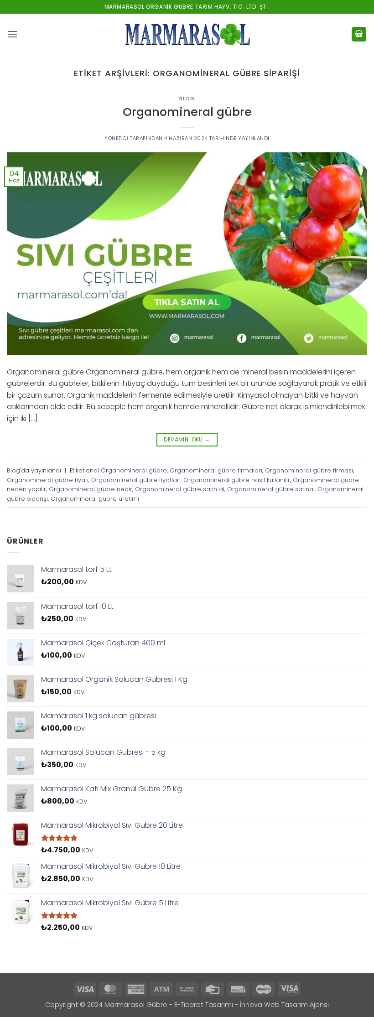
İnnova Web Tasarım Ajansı (284, 1004)
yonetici (116, 138)
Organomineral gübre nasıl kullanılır (236, 480)
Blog (186, 98)
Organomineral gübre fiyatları (136, 480)
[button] (12, 34)
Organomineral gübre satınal (271, 489)
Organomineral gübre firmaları (216, 470)
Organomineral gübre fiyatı (47, 480)
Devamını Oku (187, 439)
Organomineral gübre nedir (90, 489)
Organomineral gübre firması (309, 470)
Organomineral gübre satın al (179, 489)
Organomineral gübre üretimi (95, 499)
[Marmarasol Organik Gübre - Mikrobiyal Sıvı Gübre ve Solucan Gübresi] (187, 34)
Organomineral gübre (187, 112)
